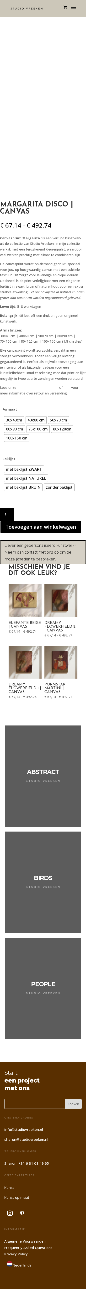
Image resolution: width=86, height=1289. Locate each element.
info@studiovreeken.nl (23, 1129)
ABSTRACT (43, 771)
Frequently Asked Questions (28, 1247)
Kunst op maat (16, 1197)
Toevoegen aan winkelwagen (40, 527)
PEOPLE (43, 984)
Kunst (9, 1187)
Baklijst (8, 459)
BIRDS (43, 878)
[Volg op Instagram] (9, 1213)
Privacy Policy (16, 1254)
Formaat (9, 409)
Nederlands (22, 1265)
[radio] (14, 420)
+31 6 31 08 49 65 (33, 1163)
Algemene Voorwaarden (25, 1241)
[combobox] (19, 1264)
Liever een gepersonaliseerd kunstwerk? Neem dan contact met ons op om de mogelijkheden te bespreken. (40, 552)
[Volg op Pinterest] (22, 1213)
